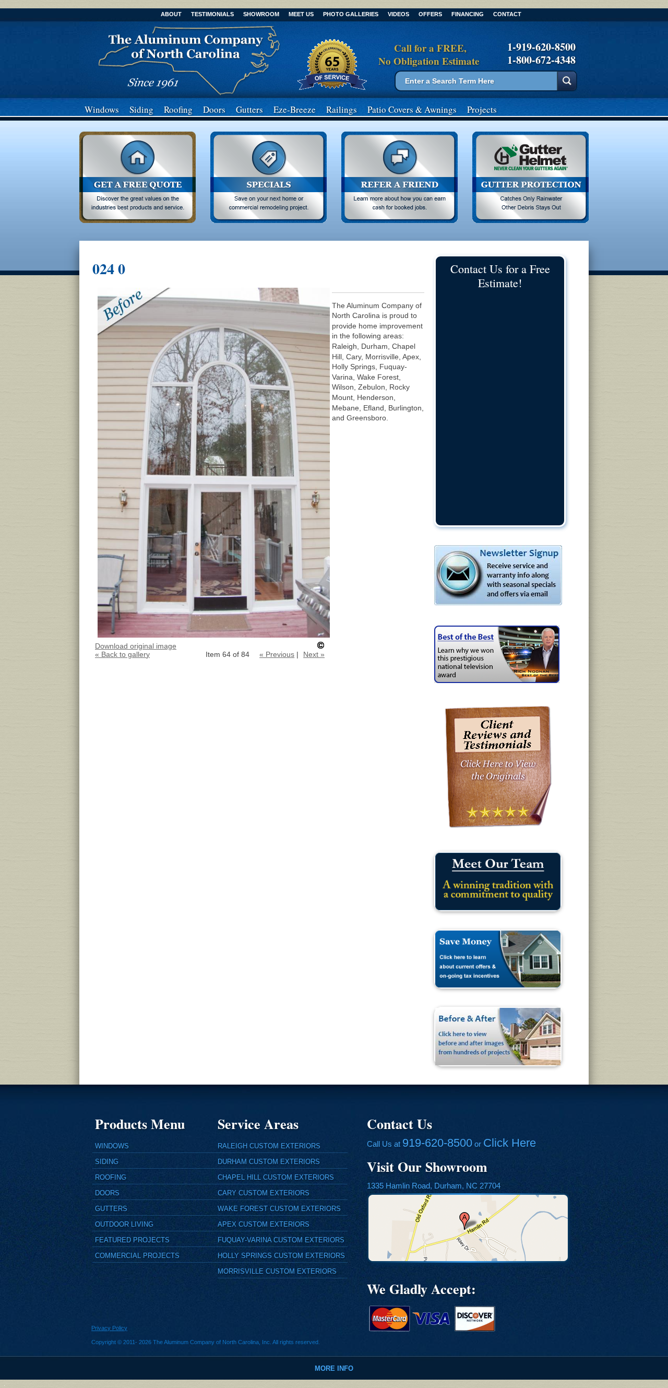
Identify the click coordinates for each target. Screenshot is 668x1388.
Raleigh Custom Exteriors (269, 1146)
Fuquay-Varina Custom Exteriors (281, 1240)
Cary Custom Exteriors (263, 1193)
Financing (467, 14)
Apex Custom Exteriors (263, 1224)
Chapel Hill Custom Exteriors (276, 1177)
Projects (482, 109)
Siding (141, 109)
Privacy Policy (109, 1328)
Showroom (261, 14)
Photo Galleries (350, 14)
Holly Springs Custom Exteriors (281, 1256)
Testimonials (212, 14)
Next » (314, 654)
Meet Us (301, 14)
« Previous (276, 654)
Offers (430, 14)
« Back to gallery (122, 654)
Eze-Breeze (294, 109)
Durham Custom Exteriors (269, 1162)
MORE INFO (334, 1368)
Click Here (509, 1142)
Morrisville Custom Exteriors (277, 1271)
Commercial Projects (137, 1256)
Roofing (178, 109)
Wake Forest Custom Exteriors (279, 1209)
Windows (102, 109)
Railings (341, 109)
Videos (398, 14)
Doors (214, 109)
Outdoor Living (124, 1224)
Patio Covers (412, 109)
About (171, 14)
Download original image (135, 646)
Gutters (249, 109)
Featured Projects (132, 1240)
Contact (507, 14)
